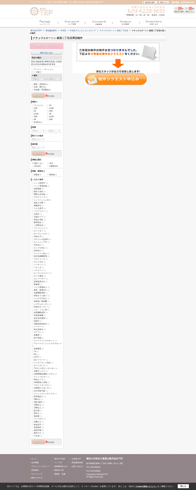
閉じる (183, 486)
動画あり (53, 174)
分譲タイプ (40, 217)
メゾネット (40, 265)
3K (50, 114)
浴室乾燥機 (40, 315)
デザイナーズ (40, 197)
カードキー (40, 231)
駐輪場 (38, 284)
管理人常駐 (40, 220)
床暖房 (38, 335)
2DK (51, 111)
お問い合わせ (77, 466)
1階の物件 (39, 402)
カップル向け (40, 248)
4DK (51, 119)
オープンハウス (41, 234)
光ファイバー (40, 360)
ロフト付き (40, 262)
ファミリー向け (41, 253)
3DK (35, 116)
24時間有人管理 (42, 382)
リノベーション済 (42, 200)
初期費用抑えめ (60, 466)
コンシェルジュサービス (45, 393)
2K (35, 111)
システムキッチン (42, 304)
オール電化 (40, 276)
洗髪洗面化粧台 (41, 324)
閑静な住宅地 (40, 194)
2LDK (36, 114)
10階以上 (39, 405)
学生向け (39, 245)
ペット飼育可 (40, 183)
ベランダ (39, 267)
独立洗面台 (40, 329)
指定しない (38, 163)
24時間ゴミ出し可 (42, 388)
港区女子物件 (59, 459)
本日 (51, 163)
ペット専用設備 (41, 186)
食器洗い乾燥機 (41, 301)
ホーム (34, 459)
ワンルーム (38, 105)
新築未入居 (59, 470)
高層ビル (39, 422)
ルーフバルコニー (42, 273)
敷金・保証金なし (41, 84)
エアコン (39, 332)
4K (35, 119)
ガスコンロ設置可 (42, 239)
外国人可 (39, 236)
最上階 (38, 410)
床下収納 (39, 338)
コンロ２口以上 (41, 298)
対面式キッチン (41, 307)
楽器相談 (39, 189)
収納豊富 (39, 349)
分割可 (38, 214)
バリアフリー (40, 211)
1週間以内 (53, 166)
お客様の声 (76, 459)
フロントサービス (42, 385)
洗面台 (38, 321)
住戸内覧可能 (40, 391)
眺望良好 (39, 222)
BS (36, 354)
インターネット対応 (43, 363)
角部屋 (38, 416)
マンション (49, 69)
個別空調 (39, 430)
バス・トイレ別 (41, 310)
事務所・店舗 (59, 474)
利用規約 (35, 470)
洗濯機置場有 (40, 293)
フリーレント (40, 228)
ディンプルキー (41, 377)
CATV (37, 357)
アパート (37, 69)
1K (50, 105)
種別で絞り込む (46, 53)
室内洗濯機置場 (41, 256)
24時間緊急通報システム (45, 374)
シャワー (39, 326)
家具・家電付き (41, 290)
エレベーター (40, 279)
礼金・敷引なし (40, 87)
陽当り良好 (40, 191)
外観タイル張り (41, 296)
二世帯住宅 (40, 225)
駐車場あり (40, 396)
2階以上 (38, 399)
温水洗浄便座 (40, 318)
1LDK (51, 108)
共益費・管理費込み (42, 90)
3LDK (51, 116)
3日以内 (37, 166)
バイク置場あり (41, 287)
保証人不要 (40, 203)
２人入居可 (40, 208)
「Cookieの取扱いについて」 (145, 486)
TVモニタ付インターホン (45, 368)
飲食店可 (39, 425)
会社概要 (35, 462)
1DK (35, 108)
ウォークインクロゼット (45, 340)
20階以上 (39, 408)
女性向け (39, 250)
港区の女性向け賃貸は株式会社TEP (104, 458)
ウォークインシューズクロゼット (47, 344)
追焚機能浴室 (40, 312)
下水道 (38, 436)
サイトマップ (36, 474)
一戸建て (37, 72)
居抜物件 (39, 427)
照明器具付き (40, 281)
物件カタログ (36, 478)
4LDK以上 (38, 122)
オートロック (40, 365)
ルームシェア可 (41, 242)
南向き (38, 413)
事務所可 (39, 206)
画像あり (37, 174)
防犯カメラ (40, 379)
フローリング (40, 259)
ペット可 (58, 462)
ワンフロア (40, 419)
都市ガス (39, 433)
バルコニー (40, 270)
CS (36, 351)
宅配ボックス (40, 371)
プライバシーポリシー (40, 466)
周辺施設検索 (77, 462)
